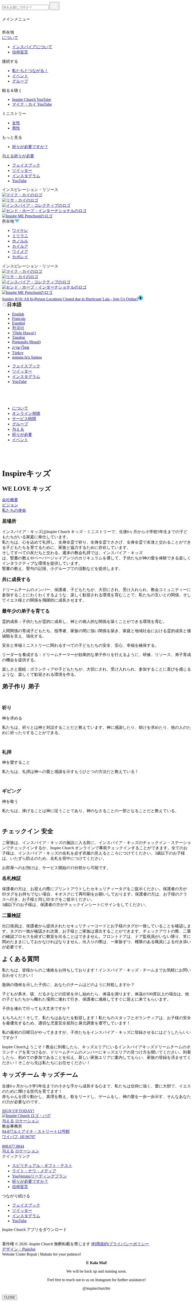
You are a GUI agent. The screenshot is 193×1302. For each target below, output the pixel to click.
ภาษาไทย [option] (20, 347)
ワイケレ (20, 230)
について (10, 37)
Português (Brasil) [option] (26, 342)
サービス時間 (24, 419)
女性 (16, 123)
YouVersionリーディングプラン (39, 1176)
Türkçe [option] (17, 353)
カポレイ (20, 257)
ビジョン (10, 505)
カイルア (20, 246)
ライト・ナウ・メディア (34, 1171)
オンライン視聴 (26, 413)
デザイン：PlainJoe (18, 1249)
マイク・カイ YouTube (32, 104)
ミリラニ (20, 236)
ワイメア (20, 251)
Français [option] (18, 318)
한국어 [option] (18, 328)
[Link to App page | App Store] (6, 1239)
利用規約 (100, 1244)
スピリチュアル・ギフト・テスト (42, 1165)
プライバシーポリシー (129, 1244)
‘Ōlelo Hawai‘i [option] (24, 333)
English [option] (18, 314)
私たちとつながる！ (30, 71)
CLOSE (9, 1297)
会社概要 (10, 500)
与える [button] (8, 1121)
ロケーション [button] (27, 1121)
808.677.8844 (13, 1146)
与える (8, 156)
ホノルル (20, 241)
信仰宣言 (20, 52)
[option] (101, 314)
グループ (20, 81)
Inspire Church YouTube (31, 99)
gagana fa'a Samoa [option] (27, 357)
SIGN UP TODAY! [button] (18, 1111)
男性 (16, 128)
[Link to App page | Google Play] (13, 1239)
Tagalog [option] (18, 337)
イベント (20, 76)
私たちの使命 (14, 510)
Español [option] (18, 323)
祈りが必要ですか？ (30, 147)
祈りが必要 (24, 156)
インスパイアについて (32, 47)
